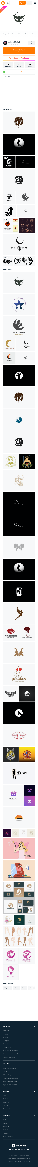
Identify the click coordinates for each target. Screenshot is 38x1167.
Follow (32, 44)
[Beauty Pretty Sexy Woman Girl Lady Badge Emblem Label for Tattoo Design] (11, 569)
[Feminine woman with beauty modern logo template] (11, 1133)
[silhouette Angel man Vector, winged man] (13, 326)
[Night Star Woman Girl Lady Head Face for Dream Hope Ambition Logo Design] (18, 370)
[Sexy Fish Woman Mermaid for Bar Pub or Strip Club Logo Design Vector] (18, 192)
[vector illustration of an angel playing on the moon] (9, 161)
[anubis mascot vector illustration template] (11, 895)
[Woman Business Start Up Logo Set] (11, 280)
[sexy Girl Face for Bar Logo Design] (18, 655)
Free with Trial (19, 51)
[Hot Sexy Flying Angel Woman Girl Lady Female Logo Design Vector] (18, 143)
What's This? (20, 72)
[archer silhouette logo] (11, 264)
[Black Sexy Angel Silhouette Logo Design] (18, 121)
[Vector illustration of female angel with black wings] (8, 316)
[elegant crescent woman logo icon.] (9, 436)
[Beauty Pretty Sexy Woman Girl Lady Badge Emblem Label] (11, 553)
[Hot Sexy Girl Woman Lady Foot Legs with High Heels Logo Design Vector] (18, 700)
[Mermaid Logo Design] (18, 512)
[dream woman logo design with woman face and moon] (13, 1097)
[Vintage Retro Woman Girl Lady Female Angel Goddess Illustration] (11, 818)
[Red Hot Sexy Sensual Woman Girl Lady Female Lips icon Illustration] (11, 741)
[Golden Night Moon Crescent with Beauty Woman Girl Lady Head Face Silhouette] (9, 410)
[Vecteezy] (3, 3)
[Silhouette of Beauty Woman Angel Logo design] (9, 210)
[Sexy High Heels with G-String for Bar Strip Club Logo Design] (18, 854)
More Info (7, 75)
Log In (29, 3)
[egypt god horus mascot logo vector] (11, 911)
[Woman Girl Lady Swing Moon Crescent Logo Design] (18, 299)
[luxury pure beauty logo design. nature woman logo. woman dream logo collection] (18, 1055)
